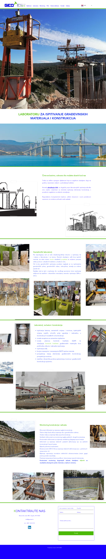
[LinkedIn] (29, 527)
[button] (35, 6)
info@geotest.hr (29, 519)
